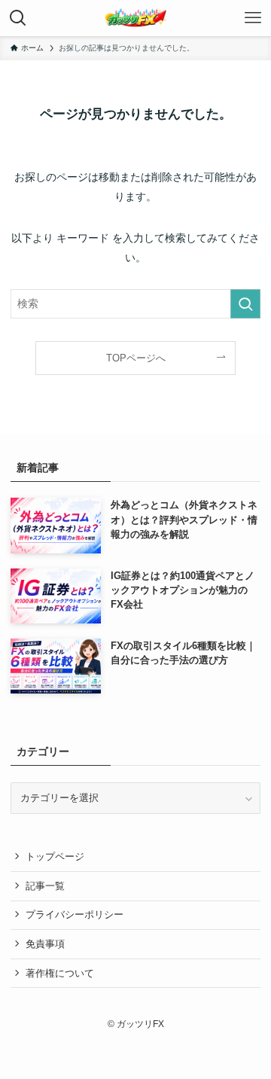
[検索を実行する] (245, 304)
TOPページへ (136, 358)
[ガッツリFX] (135, 18)
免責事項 (45, 943)
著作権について (60, 973)
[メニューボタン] (253, 18)
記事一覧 (45, 886)
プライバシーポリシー (74, 914)
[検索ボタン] (18, 18)
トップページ (55, 856)
